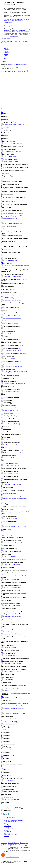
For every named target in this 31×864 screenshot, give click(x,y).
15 (1, 598)
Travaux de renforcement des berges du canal (14, 383)
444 (2, 308)
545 (2, 257)
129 (2, 354)
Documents (7, 52)
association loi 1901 (22, 845)
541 (2, 344)
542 (2, 533)
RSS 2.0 (18, 844)
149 (2, 467)
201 (2, 478)
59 (1, 649)
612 (2, 388)
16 (1, 627)
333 (2, 282)
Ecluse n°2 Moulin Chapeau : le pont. (12, 223)
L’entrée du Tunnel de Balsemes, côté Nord (14, 713)
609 (2, 314)
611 (1, 362)
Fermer (8, 38)
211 (1, 742)
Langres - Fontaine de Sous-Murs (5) (12, 391)
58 (1, 623)
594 (2, 609)
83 (1, 782)
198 (2, 759)
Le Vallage (6, 827)
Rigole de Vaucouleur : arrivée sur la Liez (13, 452)
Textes (23, 71)
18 (1, 591)
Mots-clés (14, 71)
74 (1, 475)
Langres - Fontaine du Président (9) (12, 424)
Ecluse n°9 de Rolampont (9, 647)
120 (2, 508)
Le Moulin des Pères (8, 690)
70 (1, 547)
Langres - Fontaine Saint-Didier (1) (12, 350)
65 (1, 486)
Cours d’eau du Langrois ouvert (11, 218)
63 (1, 293)
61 (1, 596)
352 (2, 285)
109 (2, 696)
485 (2, 180)
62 (1, 558)
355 (2, 311)
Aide (5, 58)
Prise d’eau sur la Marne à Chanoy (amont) (13, 444)
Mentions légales (24, 843)
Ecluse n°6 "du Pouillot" (9, 358)
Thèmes (6, 51)
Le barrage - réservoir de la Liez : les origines (14, 526)
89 (1, 411)
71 (1, 338)
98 (1, 803)
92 (1, 417)
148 (2, 211)
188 (2, 768)
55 (1, 665)
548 (2, 462)
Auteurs (6, 54)
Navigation (6, 56)
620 (2, 459)
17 (1, 639)
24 (1, 237)
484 (2, 177)
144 (2, 158)
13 (1, 673)
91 (1, 433)
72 (1, 359)
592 (2, 720)
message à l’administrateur (19, 30)
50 (1, 193)
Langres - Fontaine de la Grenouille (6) (12, 542)
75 (1, 395)
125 (2, 145)
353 (2, 319)
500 (2, 112)
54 (1, 657)
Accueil (6, 48)
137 (2, 330)
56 (1, 635)
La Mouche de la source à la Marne (12, 276)
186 (2, 774)
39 (1, 351)
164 (2, 698)
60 (1, 612)
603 (2, 502)
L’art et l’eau (7, 833)
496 (2, 117)
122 (2, 219)
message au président (9, 20)
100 (2, 809)
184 (2, 675)
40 (1, 206)
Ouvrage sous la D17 (8, 679)
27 (1, 245)
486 (2, 494)
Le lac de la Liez (7, 429)
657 (2, 425)
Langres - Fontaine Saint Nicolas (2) (12, 318)
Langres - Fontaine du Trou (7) (10, 518)
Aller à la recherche (23, 41)
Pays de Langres (8, 818)
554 (2, 125)
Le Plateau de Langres (9, 817)
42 (1, 203)
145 (2, 787)
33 (1, 701)
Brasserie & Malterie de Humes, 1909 (12, 235)
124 (2, 153)
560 (2, 128)
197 (2, 757)
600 (2, 481)
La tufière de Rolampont (9, 780)
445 (2, 393)
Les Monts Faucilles (9, 828)
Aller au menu (13, 41)
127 (2, 147)
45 (1, 166)
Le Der (5, 823)
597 (2, 601)
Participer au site (14, 36)
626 (2, 777)
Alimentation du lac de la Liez (10, 410)
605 (2, 446)
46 (1, 168)
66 (1, 374)
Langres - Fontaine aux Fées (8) (11, 473)
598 (2, 630)
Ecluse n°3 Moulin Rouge (9, 156)
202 (2, 305)
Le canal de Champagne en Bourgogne (13, 820)
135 (2, 583)
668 (2, 214)
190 (2, 731)
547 (2, 341)
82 (1, 322)
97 (1, 792)
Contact (3, 844)
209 (2, 367)
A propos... (6, 836)
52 (1, 208)
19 (1, 171)
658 (2, 406)
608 (2, 346)
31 (1, 239)
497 (2, 137)
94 (1, 714)
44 (1, 163)
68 (1, 544)
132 (2, 290)
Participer (16, 843)
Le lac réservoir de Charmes (10, 458)
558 (2, 488)
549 (2, 401)
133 (2, 441)
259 (2, 683)
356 (2, 385)
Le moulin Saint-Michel (9, 724)
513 (2, 691)
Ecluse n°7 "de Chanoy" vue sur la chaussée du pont (16, 439)
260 (2, 550)
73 (1, 519)
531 (2, 704)
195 (2, 751)
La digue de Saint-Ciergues (10, 655)
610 (2, 325)
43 (1, 301)
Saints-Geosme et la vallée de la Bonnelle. (13, 708)
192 (2, 728)
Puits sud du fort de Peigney (10, 260)
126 (2, 140)
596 (2, 560)
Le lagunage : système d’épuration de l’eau (13, 124)
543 (2, 668)
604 (2, 174)
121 (2, 224)
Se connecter (4, 843)
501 (2, 114)
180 (2, 530)
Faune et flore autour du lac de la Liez (12, 671)
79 (1, 565)
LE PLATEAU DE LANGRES (11, 465)
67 (1, 248)
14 (1, 617)
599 (2, 660)
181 (2, 762)
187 (2, 771)
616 (2, 420)
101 (2, 527)
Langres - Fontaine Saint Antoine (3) (12, 328)
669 (2, 754)
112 (1, 748)
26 (1, 230)
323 (2, 288)
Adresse (19, 71)
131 (2, 644)
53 (1, 278)
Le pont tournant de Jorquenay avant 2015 (13, 151)
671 (2, 377)
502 (2, 131)
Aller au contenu (5, 41)
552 (2, 795)
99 (1, 800)
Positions (6, 55)
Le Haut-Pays (7, 826)
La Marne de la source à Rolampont (12, 579)
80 (1, 581)
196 (2, 745)
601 (2, 652)
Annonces (3, 38)
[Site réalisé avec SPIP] (9, 850)
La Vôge (6, 830)
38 (1, 505)
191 (2, 725)
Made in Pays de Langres (12, 857)
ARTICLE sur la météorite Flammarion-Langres (15, 498)
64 (1, 272)
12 (1, 620)
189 (2, 737)
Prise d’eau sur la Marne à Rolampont (12, 587)
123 (2, 268)
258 (2, 681)
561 (2, 120)
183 (2, 709)
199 (2, 449)
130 (2, 436)
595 (2, 296)
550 (2, 398)
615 (2, 470)
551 (2, 806)
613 (2, 539)
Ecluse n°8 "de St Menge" (9, 556)
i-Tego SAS (6, 851)
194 (2, 739)
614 (2, 514)
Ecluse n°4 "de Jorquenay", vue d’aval (12, 143)
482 (2, 491)
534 (2, 454)
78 (1, 552)
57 (1, 606)
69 (1, 536)
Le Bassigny (7, 824)
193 (2, 734)
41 (1, 200)
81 (1, 568)
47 (1, 186)
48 (1, 190)
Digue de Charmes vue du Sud (10, 161)
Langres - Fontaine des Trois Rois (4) (12, 366)
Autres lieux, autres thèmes (10, 834)
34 (1, 522)
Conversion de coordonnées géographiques (18, 64)
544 (2, 380)
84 (1, 785)
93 (1, 571)
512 (2, 717)
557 (2, 499)
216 (2, 414)
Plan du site (3, 42)
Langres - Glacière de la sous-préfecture (13, 334)
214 (2, 588)
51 (1, 183)
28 (1, 251)
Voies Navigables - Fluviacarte (10, 791)
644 (2, 335)
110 (1, 765)
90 (1, 430)
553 (2, 574)
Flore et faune (7, 831)
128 (2, 262)
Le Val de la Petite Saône (10, 821)
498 (2, 134)
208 (2, 227)
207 (2, 254)
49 (1, 196)
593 (2, 686)
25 (1, 242)
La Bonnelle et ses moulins (9, 405)
